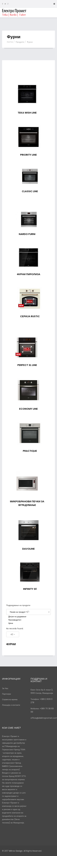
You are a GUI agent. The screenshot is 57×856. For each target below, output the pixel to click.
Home (10, 42)
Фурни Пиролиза (28, 274)
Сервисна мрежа (9, 699)
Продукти (20, 42)
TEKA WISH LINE (27, 112)
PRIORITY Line (28, 154)
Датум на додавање (17, 616)
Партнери (6, 693)
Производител (14, 619)
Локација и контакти (11, 705)
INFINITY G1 (30, 589)
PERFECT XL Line (27, 365)
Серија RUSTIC (30, 316)
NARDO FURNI (27, 234)
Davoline (28, 548)
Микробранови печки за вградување (27, 503)
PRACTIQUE (30, 451)
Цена (10, 623)
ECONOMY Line (28, 408)
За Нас (5, 688)
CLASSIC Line (30, 191)
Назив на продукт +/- (19, 612)
